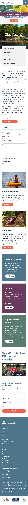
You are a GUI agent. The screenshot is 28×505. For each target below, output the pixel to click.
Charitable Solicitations (8, 441)
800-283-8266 (6, 477)
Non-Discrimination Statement (10, 446)
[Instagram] (3, 163)
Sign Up (14, 411)
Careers (4, 435)
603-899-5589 (6, 132)
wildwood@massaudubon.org (11, 134)
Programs (7, 52)
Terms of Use (5, 444)
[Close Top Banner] (26, 6)
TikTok (6, 462)
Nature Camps (10, 33)
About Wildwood (9, 48)
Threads (6, 460)
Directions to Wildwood (9, 158)
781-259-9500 (5, 476)
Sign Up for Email (6, 431)
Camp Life (7, 56)
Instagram (7, 456)
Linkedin (6, 458)
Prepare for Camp (9, 63)
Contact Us (5, 437)
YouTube (6, 454)
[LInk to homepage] (7, 2)
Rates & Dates (8, 59)
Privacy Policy (5, 439)
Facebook (6, 452)
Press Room (5, 433)
